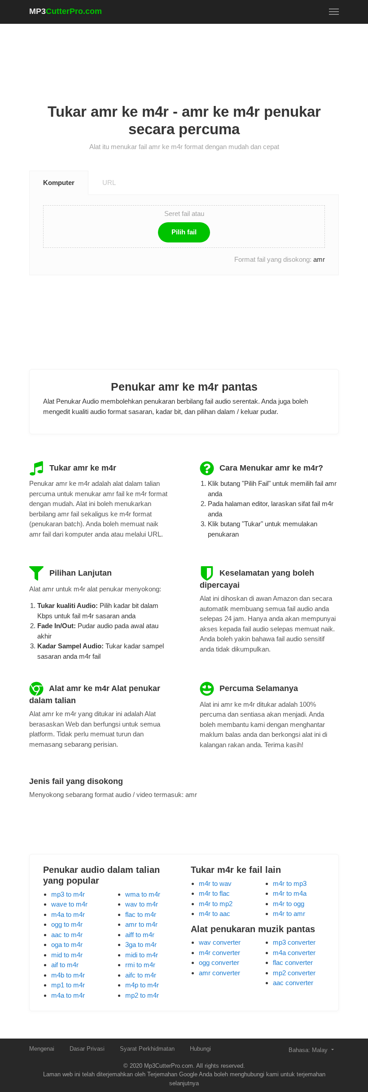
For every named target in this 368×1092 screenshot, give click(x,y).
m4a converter (294, 952)
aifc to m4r (140, 975)
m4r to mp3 (290, 883)
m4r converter (219, 952)
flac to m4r (140, 914)
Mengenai (41, 1048)
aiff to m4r (139, 934)
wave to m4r (69, 904)
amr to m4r (141, 924)
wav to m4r (141, 904)
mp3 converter (294, 942)
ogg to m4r (67, 924)
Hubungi (200, 1048)
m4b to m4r (68, 975)
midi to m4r (141, 955)
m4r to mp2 (215, 903)
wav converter (220, 942)
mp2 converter (294, 973)
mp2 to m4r (142, 995)
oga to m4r (67, 944)
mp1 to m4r (68, 985)
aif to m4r (65, 965)
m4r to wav (215, 883)
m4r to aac (214, 913)
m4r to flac (214, 893)
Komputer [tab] (58, 182)
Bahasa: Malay (309, 1050)
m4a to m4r (68, 914)
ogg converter (219, 962)
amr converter (219, 973)
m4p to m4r (142, 985)
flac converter (293, 962)
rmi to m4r (140, 965)
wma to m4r (142, 894)
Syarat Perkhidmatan (147, 1048)
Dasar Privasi (87, 1048)
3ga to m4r (141, 944)
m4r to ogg (288, 903)
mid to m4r (67, 955)
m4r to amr (289, 913)
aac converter (293, 982)
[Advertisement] (192, 54)
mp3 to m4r (68, 894)
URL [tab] (109, 182)
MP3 (65, 11)
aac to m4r (67, 934)
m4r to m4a (290, 893)
